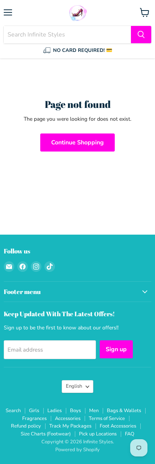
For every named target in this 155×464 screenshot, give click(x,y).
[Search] (141, 34)
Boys (75, 410)
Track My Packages (70, 426)
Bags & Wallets (124, 410)
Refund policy (26, 426)
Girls (34, 410)
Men (94, 410)
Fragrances (34, 418)
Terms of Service (107, 418)
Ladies (54, 410)
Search (13, 410)
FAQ (129, 434)
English (74, 386)
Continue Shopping (77, 142)
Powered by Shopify (77, 449)
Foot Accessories (118, 426)
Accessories (68, 418)
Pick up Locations (98, 434)
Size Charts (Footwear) (46, 434)
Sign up (116, 349)
